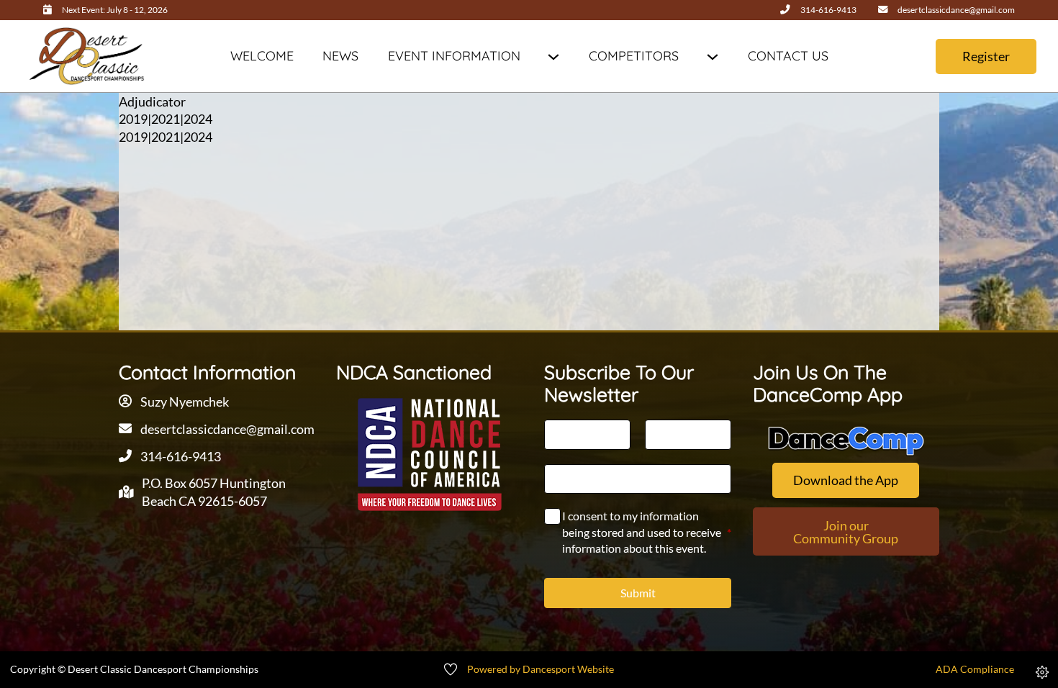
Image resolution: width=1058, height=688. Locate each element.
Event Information (454, 55)
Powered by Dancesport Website (540, 669)
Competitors (634, 55)
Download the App (845, 480)
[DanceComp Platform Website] (846, 441)
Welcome (262, 55)
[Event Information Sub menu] (553, 56)
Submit (638, 592)
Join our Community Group (845, 531)
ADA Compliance (975, 669)
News (340, 55)
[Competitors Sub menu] (712, 56)
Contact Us (788, 55)
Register (986, 56)
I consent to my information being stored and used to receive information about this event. (646, 532)
